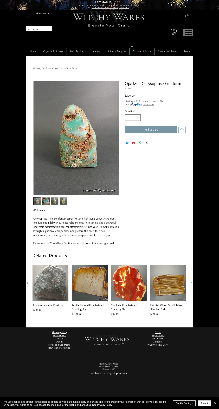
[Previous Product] (27, 283)
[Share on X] (147, 143)
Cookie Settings (184, 403)
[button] (174, 32)
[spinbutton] (133, 118)
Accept (204, 403)
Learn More (148, 104)
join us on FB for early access (110, 7)
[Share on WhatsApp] (140, 143)
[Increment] (138, 118)
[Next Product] (191, 283)
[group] (109, 290)
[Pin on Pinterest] (134, 143)
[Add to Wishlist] (182, 129)
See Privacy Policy (102, 404)
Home (36, 68)
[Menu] (188, 32)
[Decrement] (127, 118)
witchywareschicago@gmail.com (109, 373)
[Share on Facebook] (127, 143)
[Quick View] (50, 283)
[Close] (215, 403)
